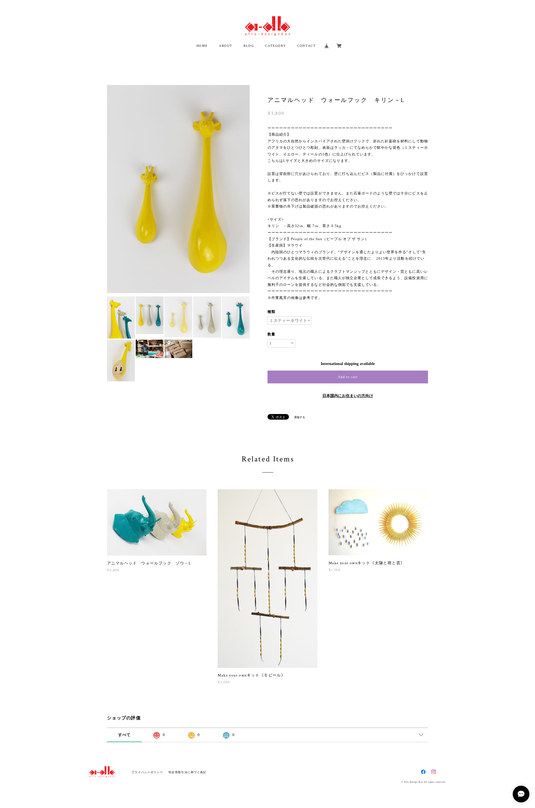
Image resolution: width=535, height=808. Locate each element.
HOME (202, 46)
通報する (299, 417)
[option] (178, 189)
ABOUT (225, 46)
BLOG (249, 46)
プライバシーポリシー (147, 772)
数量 (271, 334)
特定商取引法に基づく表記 (187, 772)
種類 (271, 312)
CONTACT (306, 46)
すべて (124, 735)
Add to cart (348, 377)
